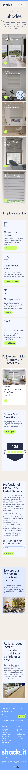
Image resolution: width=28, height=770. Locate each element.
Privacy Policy (4, 762)
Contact (19, 729)
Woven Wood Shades (5, 737)
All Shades (5, 729)
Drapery (14, 726)
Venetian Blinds (6, 740)
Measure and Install (21, 735)
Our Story (20, 738)
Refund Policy (10, 762)
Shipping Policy (16, 762)
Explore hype (9, 432)
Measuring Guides (12, 281)
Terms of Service (23, 762)
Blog (18, 733)
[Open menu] (24, 4)
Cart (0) (19, 4)
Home (11, 12)
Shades (4, 726)
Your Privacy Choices (5, 743)
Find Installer (8, 554)
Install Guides (10, 343)
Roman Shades (6, 735)
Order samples (11, 248)
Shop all (8, 312)
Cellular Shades (6, 733)
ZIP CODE (7, 547)
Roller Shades (6, 731)
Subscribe (21, 716)
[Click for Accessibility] (17, 767)
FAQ (18, 731)
